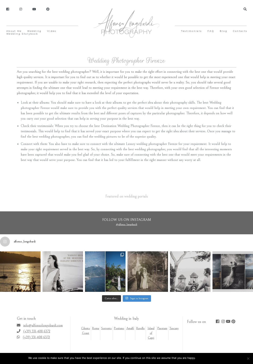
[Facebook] (7, 9)
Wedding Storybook (22, 33)
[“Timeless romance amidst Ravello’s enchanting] (147, 271)
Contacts (240, 31)
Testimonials (191, 31)
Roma (95, 328)
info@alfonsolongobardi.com (43, 325)
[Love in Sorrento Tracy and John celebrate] (20, 271)
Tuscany (174, 328)
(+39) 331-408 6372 (36, 331)
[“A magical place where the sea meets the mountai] (105, 271)
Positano (119, 328)
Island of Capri (151, 332)
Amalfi (130, 328)
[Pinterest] (47, 9)
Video (52, 31)
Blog (223, 31)
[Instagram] (20, 9)
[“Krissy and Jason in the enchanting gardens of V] (190, 271)
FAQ (211, 31)
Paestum (162, 328)
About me (14, 31)
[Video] (34, 9)
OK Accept (204, 357)
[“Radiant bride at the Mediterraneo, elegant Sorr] (62, 271)
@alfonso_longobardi (126, 224)
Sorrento (106, 328)
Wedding (34, 31)
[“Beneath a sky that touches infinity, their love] (232, 271)
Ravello (140, 328)
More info (219, 357)
